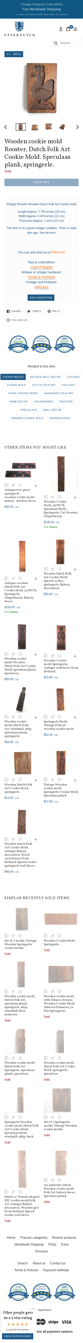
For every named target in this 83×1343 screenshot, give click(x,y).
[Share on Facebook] (7, 485)
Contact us (57, 1263)
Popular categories (33, 1237)
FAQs (52, 1244)
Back (17, 54)
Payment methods (56, 1270)
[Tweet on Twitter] (14, 485)
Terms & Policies (26, 1270)
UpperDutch (44, 1309)
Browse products (64, 1237)
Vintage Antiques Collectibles (41, 9)
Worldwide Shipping (29, 1244)
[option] (21, 127)
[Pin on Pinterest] (21, 485)
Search (23, 1263)
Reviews (41, 1251)
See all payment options (54, 1331)
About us (39, 1263)
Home (11, 1237)
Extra (65, 1244)
